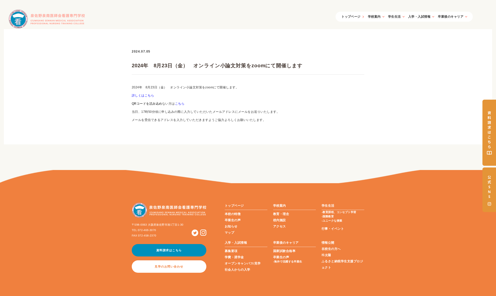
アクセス (279, 226)
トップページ (351, 16)
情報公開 (328, 242)
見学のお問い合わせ (169, 266)
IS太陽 (326, 255)
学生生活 (394, 16)
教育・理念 (281, 214)
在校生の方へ (331, 248)
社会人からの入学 (237, 269)
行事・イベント (333, 228)
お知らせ (231, 226)
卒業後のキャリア (450, 16)
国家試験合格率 (284, 251)
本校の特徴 (233, 214)
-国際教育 (328, 216)
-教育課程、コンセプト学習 (339, 212)
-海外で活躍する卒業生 (287, 261)
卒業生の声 (233, 220)
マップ (229, 232)
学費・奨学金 (234, 257)
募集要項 (231, 251)
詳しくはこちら (143, 95)
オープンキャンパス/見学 (243, 263)
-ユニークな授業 (332, 220)
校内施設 (279, 220)
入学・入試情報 (419, 16)
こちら (179, 103)
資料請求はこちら (169, 250)
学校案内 (374, 16)
